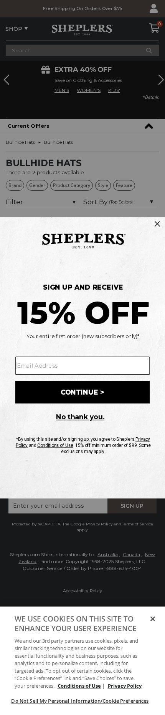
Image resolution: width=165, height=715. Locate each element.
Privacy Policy (125, 685)
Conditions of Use (79, 685)
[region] (82, 661)
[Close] (152, 618)
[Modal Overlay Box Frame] (82, 357)
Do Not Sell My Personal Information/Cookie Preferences (79, 700)
